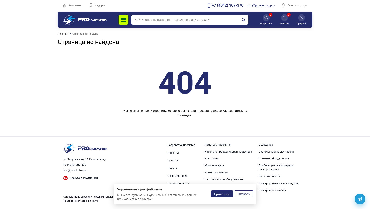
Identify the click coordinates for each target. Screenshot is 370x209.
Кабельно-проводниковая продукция (228, 151)
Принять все (222, 194)
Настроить (244, 194)
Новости (172, 160)
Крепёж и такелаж (216, 172)
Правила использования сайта (80, 201)
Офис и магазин (177, 175)
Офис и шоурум (297, 5)
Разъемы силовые (270, 176)
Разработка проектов (181, 145)
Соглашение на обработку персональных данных (90, 197)
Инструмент (212, 158)
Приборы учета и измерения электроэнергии (276, 167)
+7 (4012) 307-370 (74, 164)
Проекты (173, 152)
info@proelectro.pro (261, 5)
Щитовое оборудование (274, 158)
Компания (74, 5)
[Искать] (243, 20)
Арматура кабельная (218, 144)
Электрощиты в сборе (273, 190)
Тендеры (99, 5)
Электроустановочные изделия (279, 183)
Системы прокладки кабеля (276, 151)
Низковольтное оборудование (224, 179)
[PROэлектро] (85, 20)
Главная (62, 33)
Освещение (266, 144)
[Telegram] (360, 199)
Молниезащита (214, 165)
